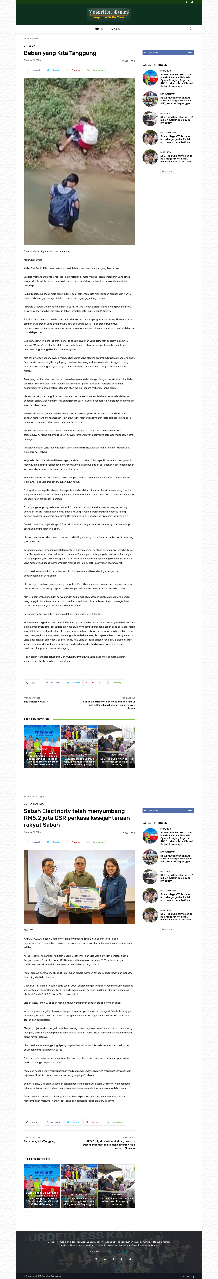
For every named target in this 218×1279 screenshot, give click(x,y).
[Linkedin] (105, 1259)
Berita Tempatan (79, 755)
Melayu (115, 28)
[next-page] (31, 774)
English (99, 28)
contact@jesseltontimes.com (115, 1251)
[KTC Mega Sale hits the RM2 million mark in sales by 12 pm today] (116, 746)
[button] (190, 29)
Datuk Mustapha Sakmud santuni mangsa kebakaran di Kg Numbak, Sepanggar (79, 761)
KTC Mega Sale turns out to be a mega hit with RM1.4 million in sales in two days (176, 158)
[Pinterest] (113, 1259)
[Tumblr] (122, 1259)
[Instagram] (96, 1259)
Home (26, 38)
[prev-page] (26, 774)
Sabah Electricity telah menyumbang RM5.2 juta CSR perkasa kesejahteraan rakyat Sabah (109, 705)
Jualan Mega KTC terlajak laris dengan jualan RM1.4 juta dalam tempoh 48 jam (175, 139)
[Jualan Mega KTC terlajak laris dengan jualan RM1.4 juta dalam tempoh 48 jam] (150, 137)
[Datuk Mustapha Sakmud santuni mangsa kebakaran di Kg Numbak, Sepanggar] (79, 746)
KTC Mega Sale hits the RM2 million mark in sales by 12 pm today (116, 761)
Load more (167, 171)
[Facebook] (186, 2)
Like (190, 52)
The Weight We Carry (36, 701)
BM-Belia (35, 38)
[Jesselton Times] (109, 15)
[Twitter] (191, 2)
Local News (41, 749)
